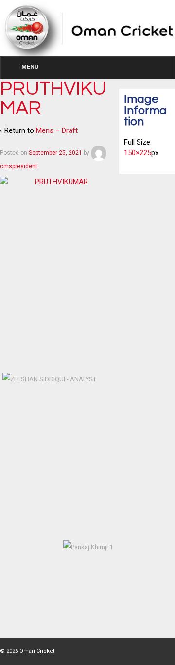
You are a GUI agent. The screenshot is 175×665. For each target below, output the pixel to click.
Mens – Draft (57, 130)
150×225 (137, 152)
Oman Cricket (36, 651)
